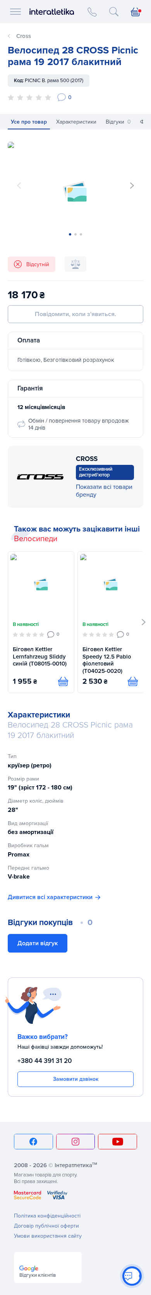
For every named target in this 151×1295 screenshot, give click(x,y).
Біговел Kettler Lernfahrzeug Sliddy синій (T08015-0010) (40, 656)
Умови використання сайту (48, 1236)
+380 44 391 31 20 (44, 1061)
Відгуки (118, 122)
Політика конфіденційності (47, 1215)
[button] (132, 185)
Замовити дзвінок (75, 1079)
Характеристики (76, 122)
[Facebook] (33, 1141)
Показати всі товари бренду (104, 491)
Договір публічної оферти (46, 1226)
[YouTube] (117, 1141)
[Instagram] (75, 1141)
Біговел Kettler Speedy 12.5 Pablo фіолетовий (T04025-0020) (106, 660)
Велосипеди (35, 538)
